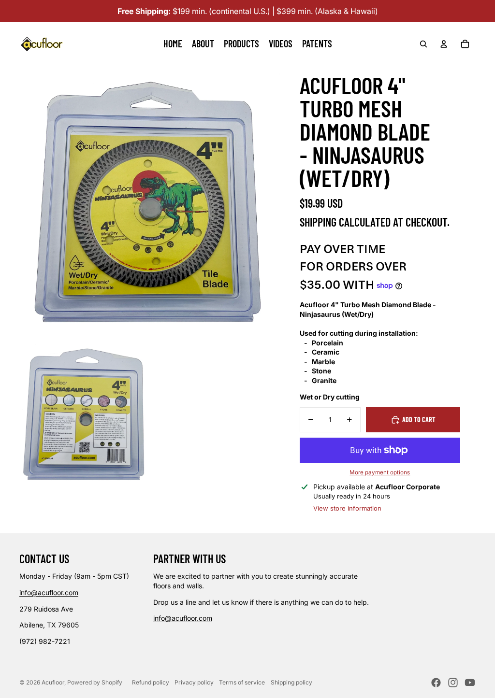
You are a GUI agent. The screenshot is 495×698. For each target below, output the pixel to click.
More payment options (379, 472)
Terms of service (242, 682)
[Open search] (423, 44)
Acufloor (53, 682)
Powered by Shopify (94, 682)
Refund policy (150, 682)
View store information (347, 508)
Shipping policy (291, 682)
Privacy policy (194, 682)
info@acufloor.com (48, 592)
